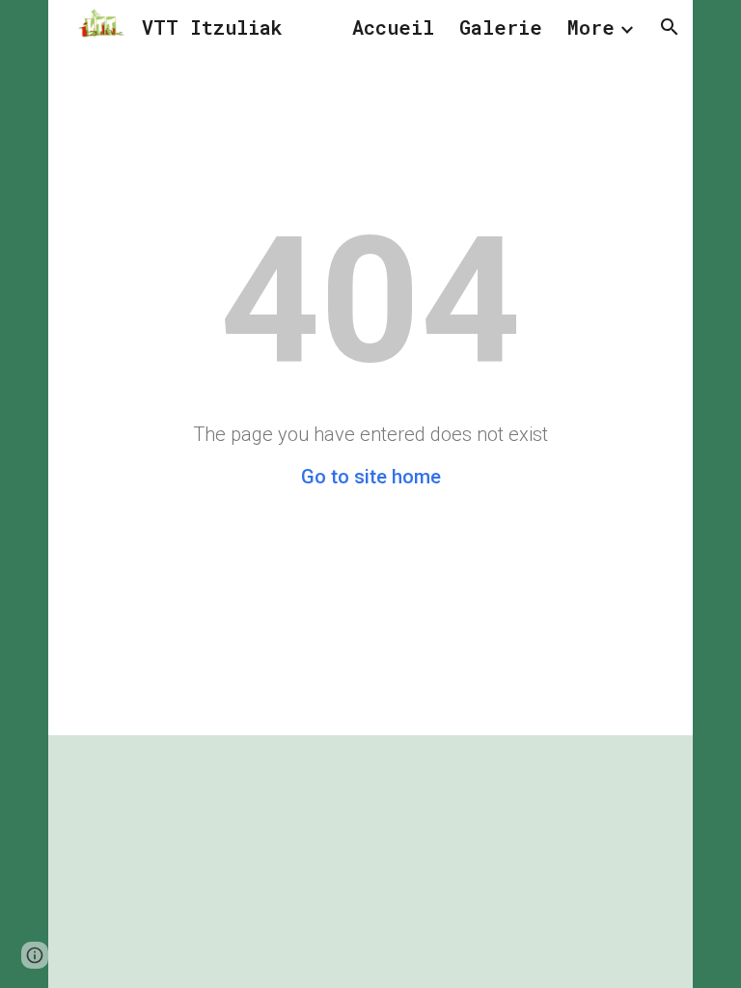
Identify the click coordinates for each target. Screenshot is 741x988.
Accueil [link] (393, 27)
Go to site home (371, 476)
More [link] (591, 27)
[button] (669, 27)
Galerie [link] (500, 27)
